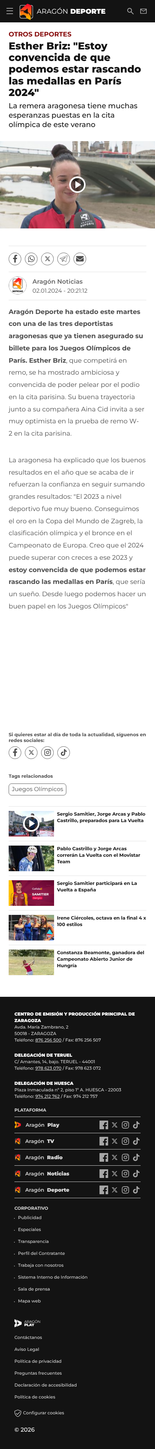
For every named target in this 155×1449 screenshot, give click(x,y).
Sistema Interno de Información (53, 1277)
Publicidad (29, 1218)
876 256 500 (48, 1040)
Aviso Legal (26, 1349)
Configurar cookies (43, 1413)
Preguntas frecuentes (38, 1373)
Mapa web (29, 1301)
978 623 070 (48, 1068)
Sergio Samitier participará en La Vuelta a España (97, 887)
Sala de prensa (34, 1289)
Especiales (29, 1229)
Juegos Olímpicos (37, 789)
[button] (77, 184)
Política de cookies (34, 1397)
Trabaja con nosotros (40, 1265)
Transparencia (33, 1241)
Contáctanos (28, 1337)
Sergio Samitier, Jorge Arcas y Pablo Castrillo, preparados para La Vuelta (101, 817)
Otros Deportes (40, 34)
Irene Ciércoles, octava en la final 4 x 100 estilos (101, 921)
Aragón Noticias (57, 281)
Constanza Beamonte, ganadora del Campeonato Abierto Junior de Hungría (100, 959)
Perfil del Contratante (41, 1253)
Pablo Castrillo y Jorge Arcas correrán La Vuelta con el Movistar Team (98, 855)
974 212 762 (47, 1096)
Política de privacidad (38, 1361)
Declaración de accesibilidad (46, 1385)
